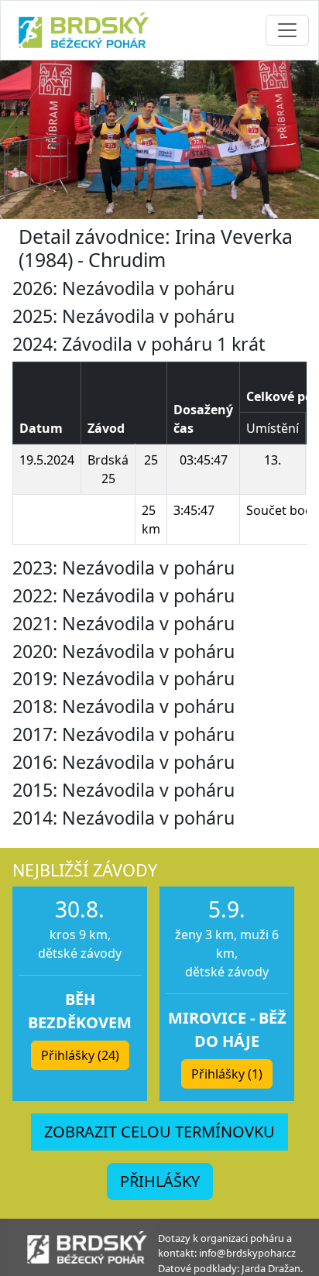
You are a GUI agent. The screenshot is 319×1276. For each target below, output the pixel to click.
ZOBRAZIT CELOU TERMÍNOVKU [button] (159, 1131)
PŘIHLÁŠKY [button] (160, 1181)
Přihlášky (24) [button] (80, 1055)
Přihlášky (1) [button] (226, 1073)
